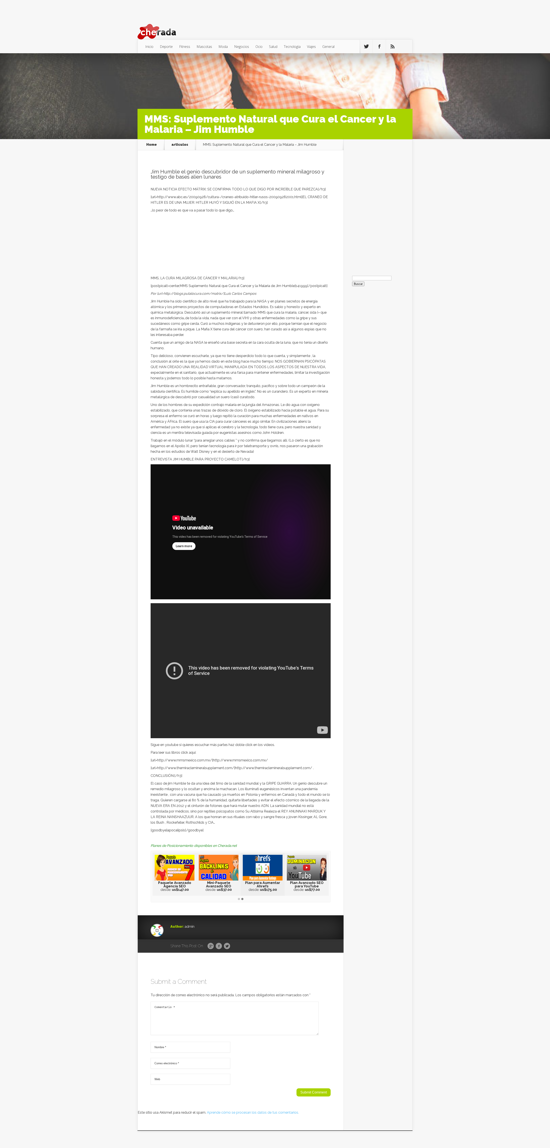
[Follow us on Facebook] (379, 46)
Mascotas (204, 46)
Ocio (259, 46)
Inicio (149, 46)
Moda (223, 46)
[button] (239, 899)
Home (151, 144)
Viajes (311, 46)
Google (210, 946)
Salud (273, 46)
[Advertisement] (241, 245)
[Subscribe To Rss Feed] (392, 46)
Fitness (184, 46)
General (328, 46)
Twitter (227, 946)
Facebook (218, 946)
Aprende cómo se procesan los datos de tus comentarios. (253, 1112)
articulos (179, 144)
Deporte (166, 46)
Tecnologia (292, 46)
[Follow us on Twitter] (366, 46)
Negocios (241, 46)
